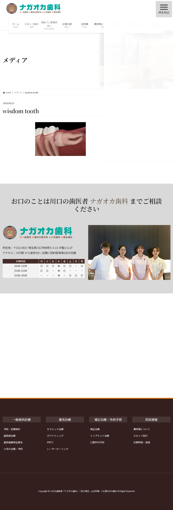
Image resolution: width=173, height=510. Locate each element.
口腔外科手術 (97, 442)
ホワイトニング (55, 435)
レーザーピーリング (57, 449)
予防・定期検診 (12, 429)
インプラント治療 (99, 435)
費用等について (141, 429)
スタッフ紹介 (140, 435)
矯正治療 (95, 429)
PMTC (50, 442)
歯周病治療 (10, 435)
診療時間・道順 (141, 442)
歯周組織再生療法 (13, 442)
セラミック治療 (55, 429)
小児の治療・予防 (13, 449)
